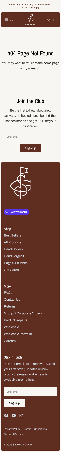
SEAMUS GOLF (22, 444)
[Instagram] (21, 415)
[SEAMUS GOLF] (30, 19)
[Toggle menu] (6, 19)
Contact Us (12, 299)
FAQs (8, 292)
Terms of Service (13, 434)
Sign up (30, 148)
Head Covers (13, 249)
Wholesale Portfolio (18, 334)
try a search (32, 68)
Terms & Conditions (35, 429)
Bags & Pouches (15, 263)
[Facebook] (6, 415)
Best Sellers (12, 235)
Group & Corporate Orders (23, 313)
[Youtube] (14, 415)
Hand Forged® (14, 256)
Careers (10, 341)
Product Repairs (15, 320)
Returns (9, 306)
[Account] (47, 19)
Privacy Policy (12, 429)
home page (51, 63)
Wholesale (11, 327)
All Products (12, 242)
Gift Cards (11, 270)
